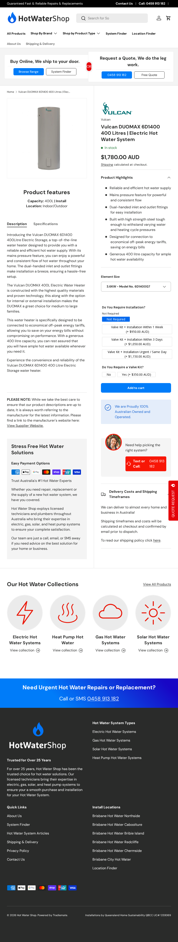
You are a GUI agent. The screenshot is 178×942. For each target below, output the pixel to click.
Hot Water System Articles (28, 833)
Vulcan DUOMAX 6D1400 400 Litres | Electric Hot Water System (44, 92)
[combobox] (112, 18)
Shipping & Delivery (40, 44)
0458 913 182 (116, 75)
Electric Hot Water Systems (25, 640)
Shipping (107, 165)
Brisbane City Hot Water (111, 859)
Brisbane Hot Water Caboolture (117, 824)
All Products (16, 33)
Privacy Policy (18, 850)
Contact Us (124, 3)
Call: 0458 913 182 (152, 3)
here (156, 540)
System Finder (116, 33)
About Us (14, 44)
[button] (168, 18)
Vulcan (105, 119)
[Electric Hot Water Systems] (25, 613)
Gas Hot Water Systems (110, 640)
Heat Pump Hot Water (67, 640)
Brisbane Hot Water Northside (116, 816)
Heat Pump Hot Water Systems (117, 757)
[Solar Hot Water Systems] (153, 613)
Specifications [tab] (45, 224)
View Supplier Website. (25, 425)
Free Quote (149, 75)
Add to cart (135, 388)
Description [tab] (17, 224)
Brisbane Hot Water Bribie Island (118, 833)
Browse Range (28, 72)
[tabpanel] (47, 307)
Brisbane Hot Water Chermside (117, 850)
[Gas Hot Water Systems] (110, 613)
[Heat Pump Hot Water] (67, 613)
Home (10, 92)
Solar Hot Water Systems (153, 640)
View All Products (157, 584)
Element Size (110, 277)
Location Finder (144, 33)
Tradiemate (60, 915)
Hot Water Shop (26, 915)
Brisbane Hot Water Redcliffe (115, 842)
